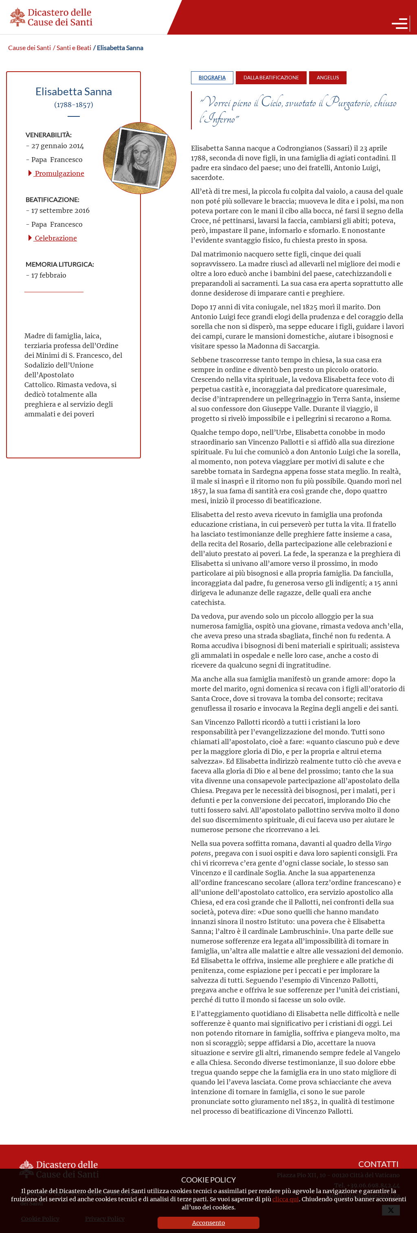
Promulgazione (58, 173)
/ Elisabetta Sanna (118, 47)
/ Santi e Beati (72, 47)
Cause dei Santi (29, 47)
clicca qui (285, 1199)
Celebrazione (55, 238)
